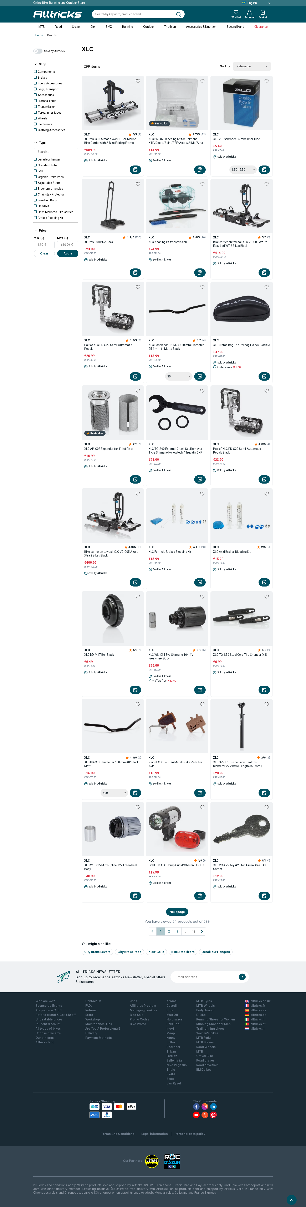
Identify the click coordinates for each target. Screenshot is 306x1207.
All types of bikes (48, 1028)
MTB (42, 26)
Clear (44, 253)
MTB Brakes (205, 1042)
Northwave (175, 1019)
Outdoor (148, 26)
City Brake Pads (129, 952)
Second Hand (235, 26)
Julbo (171, 1042)
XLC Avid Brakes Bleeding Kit (232, 551)
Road (58, 26)
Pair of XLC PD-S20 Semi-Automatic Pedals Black (237, 450)
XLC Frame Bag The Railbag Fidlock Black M (241, 345)
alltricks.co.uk (260, 1001)
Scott (170, 1078)
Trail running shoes (210, 1028)
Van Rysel (174, 1083)
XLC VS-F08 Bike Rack (98, 242)
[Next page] (202, 931)
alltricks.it (257, 1019)
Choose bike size (48, 1033)
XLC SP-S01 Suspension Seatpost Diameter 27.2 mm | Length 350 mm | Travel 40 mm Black (237, 764)
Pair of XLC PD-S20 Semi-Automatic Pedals (108, 346)
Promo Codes (139, 1019)
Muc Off (172, 1014)
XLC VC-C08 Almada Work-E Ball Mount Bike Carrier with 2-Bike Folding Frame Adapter (110, 141)
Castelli (172, 1005)
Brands (52, 35)
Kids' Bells (156, 952)
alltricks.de (258, 1014)
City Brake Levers (97, 952)
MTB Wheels (205, 1005)
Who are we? (45, 1001)
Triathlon (170, 26)
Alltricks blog (45, 1042)
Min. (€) (39, 238)
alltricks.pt (258, 1024)
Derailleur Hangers (216, 952)
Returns (91, 1010)
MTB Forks (203, 1037)
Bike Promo (138, 1024)
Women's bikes (207, 1033)
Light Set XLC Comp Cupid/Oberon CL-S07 (176, 865)
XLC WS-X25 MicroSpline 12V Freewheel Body (110, 867)
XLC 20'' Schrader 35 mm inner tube (236, 139)
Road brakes (205, 1060)
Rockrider (173, 1047)
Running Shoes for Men (213, 1024)
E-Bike (201, 1014)
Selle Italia (174, 1060)
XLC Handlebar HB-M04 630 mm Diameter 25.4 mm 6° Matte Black (176, 346)
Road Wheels (206, 1047)
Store (89, 1014)
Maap (171, 1033)
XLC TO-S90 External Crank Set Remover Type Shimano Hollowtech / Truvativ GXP (175, 450)
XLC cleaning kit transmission (168, 242)
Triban (171, 1051)
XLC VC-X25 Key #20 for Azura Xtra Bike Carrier (239, 867)
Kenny (171, 1037)
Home (39, 35)
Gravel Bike (204, 1056)
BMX (109, 26)
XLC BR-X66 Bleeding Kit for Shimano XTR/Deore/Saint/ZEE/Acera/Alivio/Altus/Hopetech (177, 140)
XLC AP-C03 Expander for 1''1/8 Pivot (108, 448)
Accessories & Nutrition (201, 26)
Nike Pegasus (177, 1065)
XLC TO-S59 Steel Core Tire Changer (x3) (240, 654)
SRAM (171, 1074)
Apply (67, 253)
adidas (172, 1001)
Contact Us (93, 1001)
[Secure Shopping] (113, 1110)
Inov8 (171, 1028)
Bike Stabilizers (183, 952)
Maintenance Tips (98, 1024)
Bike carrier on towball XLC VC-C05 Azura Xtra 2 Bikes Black (111, 553)
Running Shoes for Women (215, 1019)
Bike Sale (136, 1014)
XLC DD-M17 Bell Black (99, 654)
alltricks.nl (257, 1028)
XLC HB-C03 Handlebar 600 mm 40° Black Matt (111, 764)
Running (127, 26)
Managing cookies (143, 1010)
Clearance (261, 26)
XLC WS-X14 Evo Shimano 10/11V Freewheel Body (171, 656)
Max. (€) (62, 238)
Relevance (244, 66)
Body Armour (205, 1010)
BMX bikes (203, 1069)
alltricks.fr (257, 1005)
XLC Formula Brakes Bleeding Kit (170, 551)
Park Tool (173, 1024)
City (93, 26)
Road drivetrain (207, 1065)
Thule (171, 1069)
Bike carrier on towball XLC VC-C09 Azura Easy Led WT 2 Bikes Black (240, 243)
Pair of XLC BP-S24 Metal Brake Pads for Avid (175, 764)
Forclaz (172, 1056)
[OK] (242, 977)
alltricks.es (258, 1010)
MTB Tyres (204, 1001)
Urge (170, 1010)
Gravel (76, 26)
